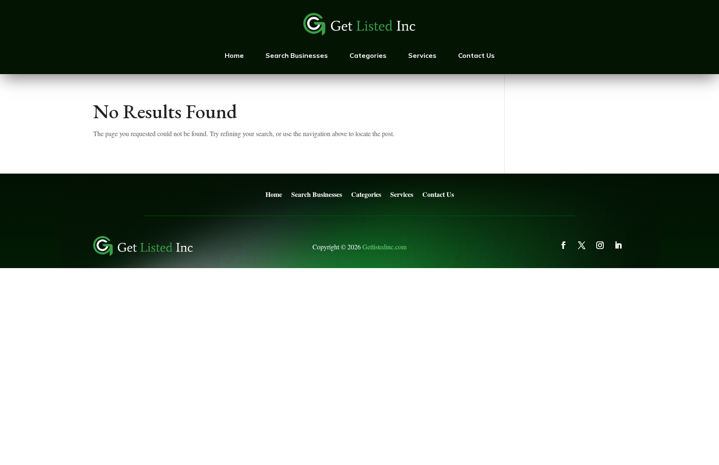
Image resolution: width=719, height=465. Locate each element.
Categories (368, 55)
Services (422, 55)
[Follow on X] (581, 245)
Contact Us (476, 55)
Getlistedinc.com (384, 246)
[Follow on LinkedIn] (618, 245)
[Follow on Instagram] (600, 245)
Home (234, 55)
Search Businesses (296, 55)
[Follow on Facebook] (563, 245)
